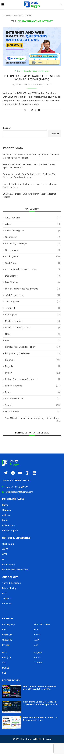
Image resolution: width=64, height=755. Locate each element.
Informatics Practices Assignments (33, 288)
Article (17, 71)
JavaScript (33, 308)
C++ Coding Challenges (33, 243)
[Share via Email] (39, 110)
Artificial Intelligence (33, 230)
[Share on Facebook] (29, 110)
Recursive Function (33, 398)
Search (7, 128)
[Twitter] (5, 472)
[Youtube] (20, 472)
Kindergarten (33, 314)
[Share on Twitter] (32, 110)
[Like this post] (25, 110)
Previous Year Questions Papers (33, 347)
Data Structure (33, 282)
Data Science (33, 276)
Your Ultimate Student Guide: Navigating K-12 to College (33, 418)
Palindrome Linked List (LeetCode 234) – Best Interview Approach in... (41, 703)
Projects (33, 366)
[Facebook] (13, 472)
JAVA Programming (33, 295)
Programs (33, 360)
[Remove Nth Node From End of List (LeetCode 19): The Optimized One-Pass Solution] (11, 722)
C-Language (33, 237)
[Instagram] (27, 472)
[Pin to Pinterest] (35, 110)
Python (33, 372)
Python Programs (33, 385)
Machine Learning (33, 321)
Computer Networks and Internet (36, 71)
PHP (33, 340)
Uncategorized (33, 411)
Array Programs (33, 217)
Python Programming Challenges (33, 379)
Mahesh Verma (23, 84)
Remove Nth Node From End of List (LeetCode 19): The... (40, 718)
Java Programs (33, 301)
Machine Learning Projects (33, 327)
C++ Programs (33, 256)
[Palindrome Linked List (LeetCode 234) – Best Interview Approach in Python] (11, 707)
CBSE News (33, 263)
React (33, 392)
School (33, 405)
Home (5, 15)
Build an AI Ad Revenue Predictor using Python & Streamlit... (40, 687)
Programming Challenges (33, 353)
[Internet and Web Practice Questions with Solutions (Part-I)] (32, 46)
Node (33, 334)
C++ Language (33, 250)
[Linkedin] (34, 472)
